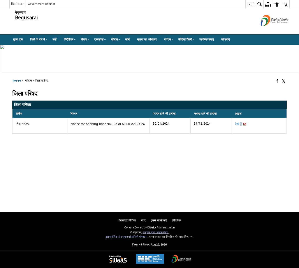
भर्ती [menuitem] (54, 39)
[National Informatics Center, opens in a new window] (150, 259)
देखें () (239, 124)
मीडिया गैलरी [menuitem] (185, 39)
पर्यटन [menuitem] (167, 39)
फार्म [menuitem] (127, 39)
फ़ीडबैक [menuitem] (176, 220)
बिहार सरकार (18, 4)
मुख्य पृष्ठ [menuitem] (18, 39)
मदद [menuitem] (143, 220)
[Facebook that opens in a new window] (277, 81)
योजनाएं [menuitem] (225, 39)
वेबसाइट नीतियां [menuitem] (127, 220)
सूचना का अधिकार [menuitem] (147, 39)
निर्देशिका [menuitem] (68, 39)
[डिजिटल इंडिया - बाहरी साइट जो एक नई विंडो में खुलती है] (269, 30)
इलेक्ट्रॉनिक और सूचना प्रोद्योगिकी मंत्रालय (127, 237)
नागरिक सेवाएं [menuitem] (206, 39)
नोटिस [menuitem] (114, 39)
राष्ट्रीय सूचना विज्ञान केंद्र (155, 232)
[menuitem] (250, 4)
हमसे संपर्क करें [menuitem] (159, 220)
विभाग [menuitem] (84, 39)
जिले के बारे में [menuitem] (37, 39)
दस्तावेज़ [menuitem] (99, 39)
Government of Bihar (41, 4)
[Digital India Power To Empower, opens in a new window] (181, 259)
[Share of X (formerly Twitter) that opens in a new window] (283, 81)
